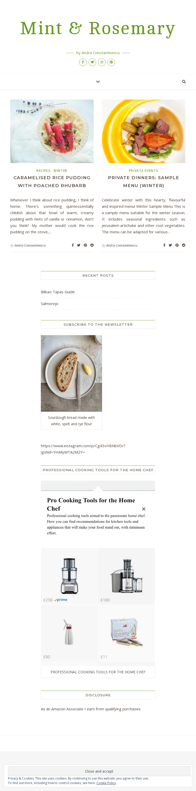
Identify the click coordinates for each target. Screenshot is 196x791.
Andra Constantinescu (30, 245)
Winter (60, 170)
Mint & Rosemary (98, 28)
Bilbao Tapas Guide (58, 291)
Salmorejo (49, 303)
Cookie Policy (106, 783)
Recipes (43, 170)
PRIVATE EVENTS (143, 170)
